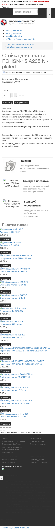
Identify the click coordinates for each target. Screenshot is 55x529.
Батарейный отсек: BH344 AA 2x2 (15, 258)
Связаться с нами (38, 444)
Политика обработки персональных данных (12, 445)
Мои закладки (8, 462)
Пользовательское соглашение (10, 451)
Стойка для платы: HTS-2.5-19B (14, 403)
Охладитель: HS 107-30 (11, 324)
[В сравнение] (23, 95)
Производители (37, 459)
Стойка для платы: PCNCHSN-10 (15, 377)
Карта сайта (35, 438)
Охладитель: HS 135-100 (11, 337)
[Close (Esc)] (1, 427)
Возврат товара (37, 441)
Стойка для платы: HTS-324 (13, 416)
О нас (4, 438)
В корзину (7, 102)
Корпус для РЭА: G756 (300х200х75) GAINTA (21, 363)
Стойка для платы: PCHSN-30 (14, 271)
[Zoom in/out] (9, 427)
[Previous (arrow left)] (1, 430)
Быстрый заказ (21, 102)
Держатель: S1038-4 (9, 245)
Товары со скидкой (38, 462)
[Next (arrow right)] (4, 430)
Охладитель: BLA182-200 (11, 311)
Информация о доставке (13, 441)
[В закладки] (20, 95)
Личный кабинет (9, 459)
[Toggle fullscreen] (7, 427)
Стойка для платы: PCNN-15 (13, 284)
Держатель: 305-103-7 (10, 231)
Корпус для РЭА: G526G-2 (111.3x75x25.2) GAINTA (23, 350)
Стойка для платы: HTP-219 (13, 390)
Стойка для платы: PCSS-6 (12, 297)
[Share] (4, 427)
